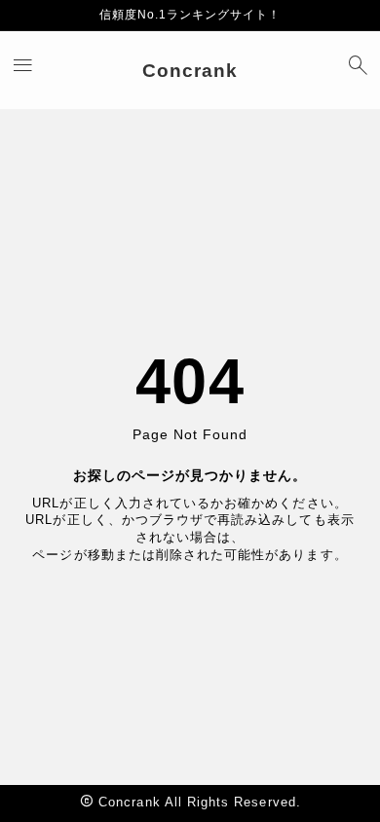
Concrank (190, 70)
